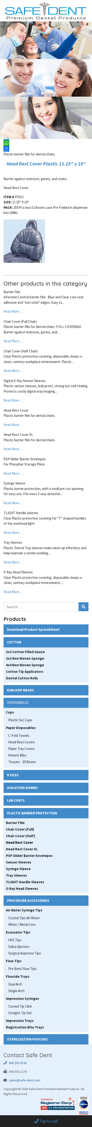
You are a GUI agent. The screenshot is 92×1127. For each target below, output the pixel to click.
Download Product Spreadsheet (33, 629)
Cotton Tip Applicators (24, 671)
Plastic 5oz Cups (20, 720)
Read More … (13, 311)
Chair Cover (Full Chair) (20, 321)
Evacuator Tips (18, 932)
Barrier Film (12, 292)
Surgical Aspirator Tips (24, 953)
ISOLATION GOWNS (22, 787)
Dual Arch (15, 984)
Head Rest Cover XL (18, 434)
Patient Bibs (17, 755)
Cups (10, 712)
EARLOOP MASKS (20, 690)
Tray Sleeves (13, 542)
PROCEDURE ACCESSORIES (28, 900)
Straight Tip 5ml (19, 1013)
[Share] (46, 149)
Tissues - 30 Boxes (22, 762)
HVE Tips (14, 940)
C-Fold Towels (18, 735)
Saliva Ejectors (18, 946)
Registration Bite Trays (25, 1027)
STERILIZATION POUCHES (27, 1039)
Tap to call (48, 1121)
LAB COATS (16, 800)
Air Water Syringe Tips (24, 910)
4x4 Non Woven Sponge (25, 665)
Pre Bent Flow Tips (22, 968)
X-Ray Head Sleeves (18, 572)
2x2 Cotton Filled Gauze (25, 652)
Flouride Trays (17, 976)
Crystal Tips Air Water (24, 918)
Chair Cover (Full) (20, 829)
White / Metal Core (22, 924)
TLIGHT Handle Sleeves (25, 882)
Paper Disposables (21, 727)
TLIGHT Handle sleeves (21, 513)
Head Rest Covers (21, 742)
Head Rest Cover (16, 410)
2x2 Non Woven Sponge (25, 658)
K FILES (13, 775)
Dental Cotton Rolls (22, 678)
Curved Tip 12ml (20, 1006)
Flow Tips (13, 961)
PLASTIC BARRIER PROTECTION (32, 813)
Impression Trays (19, 1020)
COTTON (14, 642)
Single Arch (16, 991)
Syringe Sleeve (14, 483)
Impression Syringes (22, 998)
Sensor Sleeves (18, 862)
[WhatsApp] (46, 143)
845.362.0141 (17, 1063)
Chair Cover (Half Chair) (21, 351)
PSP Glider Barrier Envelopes (25, 459)
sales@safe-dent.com (24, 1080)
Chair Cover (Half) (20, 836)
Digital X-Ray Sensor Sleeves (25, 380)
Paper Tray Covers (21, 748)
